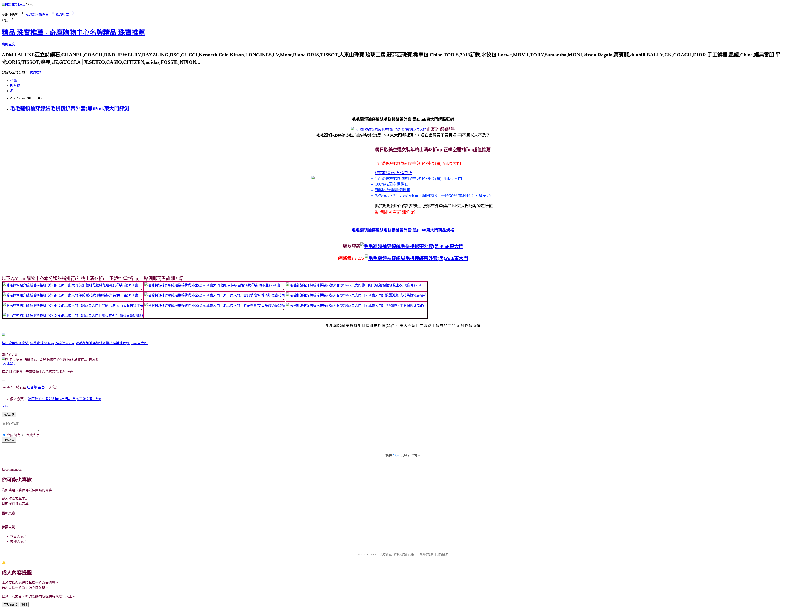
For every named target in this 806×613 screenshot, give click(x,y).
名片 (13, 91)
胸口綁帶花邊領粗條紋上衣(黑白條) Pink (392, 285)
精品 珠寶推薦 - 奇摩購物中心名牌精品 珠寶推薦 (73, 32)
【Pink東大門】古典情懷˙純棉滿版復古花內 (253, 295)
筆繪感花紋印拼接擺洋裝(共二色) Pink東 (108, 295)
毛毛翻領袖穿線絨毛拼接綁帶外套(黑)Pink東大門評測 (69, 108)
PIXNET (371, 554)
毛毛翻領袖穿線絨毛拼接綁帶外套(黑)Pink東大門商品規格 (403, 230)
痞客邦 (32, 387)
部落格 (15, 86)
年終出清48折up (42, 343)
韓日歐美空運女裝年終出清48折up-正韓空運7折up (64, 399)
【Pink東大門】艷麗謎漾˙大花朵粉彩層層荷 (394, 295)
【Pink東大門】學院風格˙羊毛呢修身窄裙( (393, 305)
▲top (5, 406)
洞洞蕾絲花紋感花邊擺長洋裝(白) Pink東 (108, 285)
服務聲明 (442, 554)
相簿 (13, 81)
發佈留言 (8, 440)
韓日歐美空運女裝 (15, 343)
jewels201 (8, 363)
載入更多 (8, 414)
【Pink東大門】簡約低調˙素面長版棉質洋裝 (111, 305)
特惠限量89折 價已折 (393, 173)
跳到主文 (8, 44)
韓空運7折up (64, 343)
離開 (24, 604)
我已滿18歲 (10, 604)
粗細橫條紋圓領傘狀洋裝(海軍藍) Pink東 (250, 285)
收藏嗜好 (36, 72)
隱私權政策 (426, 554)
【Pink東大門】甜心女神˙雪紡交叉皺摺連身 (111, 315)
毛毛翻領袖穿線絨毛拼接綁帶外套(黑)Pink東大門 (112, 343)
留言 (41, 387)
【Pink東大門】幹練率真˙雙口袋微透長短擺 (253, 305)
